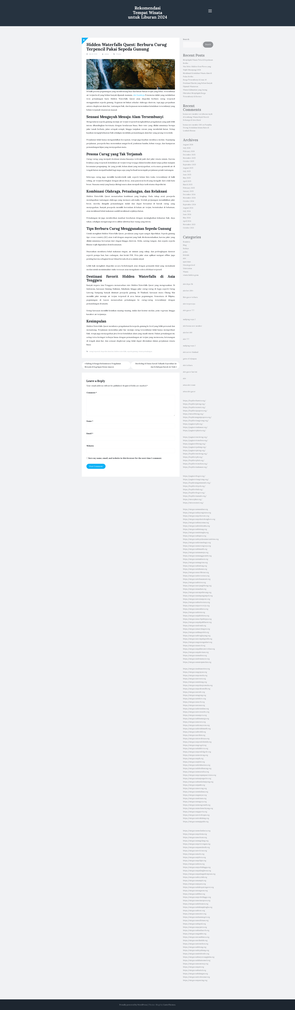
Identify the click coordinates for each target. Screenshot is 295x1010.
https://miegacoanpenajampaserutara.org (199, 775)
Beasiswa (186, 242)
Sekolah (186, 255)
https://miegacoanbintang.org (195, 529)
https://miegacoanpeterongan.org (196, 844)
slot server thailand (190, 352)
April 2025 (187, 181)
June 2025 (187, 175)
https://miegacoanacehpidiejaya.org (197, 619)
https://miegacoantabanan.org (195, 569)
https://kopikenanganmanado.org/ (197, 483)
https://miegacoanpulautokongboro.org (199, 519)
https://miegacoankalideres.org (195, 748)
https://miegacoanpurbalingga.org (197, 867)
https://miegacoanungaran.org (195, 891)
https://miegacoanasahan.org (194, 589)
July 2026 (186, 148)
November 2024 (189, 198)
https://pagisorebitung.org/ (194, 444)
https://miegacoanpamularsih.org (196, 847)
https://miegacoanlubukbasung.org (197, 768)
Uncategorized (189, 265)
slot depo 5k (188, 284)
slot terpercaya (189, 304)
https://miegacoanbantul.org (194, 970)
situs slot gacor (189, 392)
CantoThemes (169, 1005)
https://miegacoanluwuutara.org (196, 576)
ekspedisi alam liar (107, 351)
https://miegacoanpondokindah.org (197, 742)
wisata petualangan (145, 351)
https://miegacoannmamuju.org (195, 552)
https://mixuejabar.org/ (192, 499)
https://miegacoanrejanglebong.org (197, 586)
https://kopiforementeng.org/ (195, 454)
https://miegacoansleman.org (194, 798)
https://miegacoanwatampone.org (196, 599)
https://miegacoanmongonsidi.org (196, 805)
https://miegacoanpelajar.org (194, 861)
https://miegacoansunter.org (194, 914)
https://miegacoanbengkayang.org (196, 636)
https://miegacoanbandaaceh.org (196, 930)
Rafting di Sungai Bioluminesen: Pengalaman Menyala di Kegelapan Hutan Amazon (103, 365)
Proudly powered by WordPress (133, 1005)
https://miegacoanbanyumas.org (196, 523)
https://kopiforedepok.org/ (194, 486)
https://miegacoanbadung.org (195, 566)
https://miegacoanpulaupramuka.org (197, 685)
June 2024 (187, 214)
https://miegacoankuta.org (194, 864)
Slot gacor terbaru (190, 297)
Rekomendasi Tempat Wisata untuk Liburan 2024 (147, 12)
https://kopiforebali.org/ (193, 489)
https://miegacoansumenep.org (195, 964)
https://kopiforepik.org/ (193, 457)
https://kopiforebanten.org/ (194, 401)
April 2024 (187, 221)
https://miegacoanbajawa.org (194, 536)
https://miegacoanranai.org (194, 705)
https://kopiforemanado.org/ (195, 496)
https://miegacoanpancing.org (195, 980)
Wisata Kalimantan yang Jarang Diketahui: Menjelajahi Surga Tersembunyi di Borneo (195, 93)
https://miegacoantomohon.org (195, 944)
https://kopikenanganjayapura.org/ (197, 417)
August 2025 (188, 168)
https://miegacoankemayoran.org (196, 725)
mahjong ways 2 (189, 319)
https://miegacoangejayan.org (195, 672)
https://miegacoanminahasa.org (195, 792)
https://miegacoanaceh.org (194, 702)
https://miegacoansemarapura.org (196, 900)
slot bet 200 (187, 291)
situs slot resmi (189, 385)
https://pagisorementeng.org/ (195, 437)
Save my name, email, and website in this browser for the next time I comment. (125, 458)
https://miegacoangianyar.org (195, 795)
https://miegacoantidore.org (194, 699)
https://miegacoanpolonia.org (195, 834)
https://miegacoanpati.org (193, 967)
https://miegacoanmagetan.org (195, 562)
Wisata (118, 54)
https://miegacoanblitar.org (194, 894)
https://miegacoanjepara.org (194, 884)
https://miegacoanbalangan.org (195, 974)
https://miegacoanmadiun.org (195, 655)
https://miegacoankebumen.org (195, 904)
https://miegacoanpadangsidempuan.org (199, 874)
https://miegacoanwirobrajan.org (196, 815)
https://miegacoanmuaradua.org (196, 772)
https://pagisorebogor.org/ (194, 476)
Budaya (186, 248)
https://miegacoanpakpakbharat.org (197, 622)
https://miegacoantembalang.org (196, 818)
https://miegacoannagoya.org (195, 802)
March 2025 (187, 185)
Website (90, 446)
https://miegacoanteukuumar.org (196, 977)
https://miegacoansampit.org (194, 881)
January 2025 (188, 191)
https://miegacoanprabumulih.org (196, 689)
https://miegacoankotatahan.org (196, 709)
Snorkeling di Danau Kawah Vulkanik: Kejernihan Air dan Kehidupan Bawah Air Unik (156, 365)
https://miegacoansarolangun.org (196, 629)
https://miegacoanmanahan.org (195, 509)
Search (186, 39)
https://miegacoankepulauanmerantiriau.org (201, 539)
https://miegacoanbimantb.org (195, 549)
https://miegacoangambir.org (194, 934)
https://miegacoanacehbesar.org (196, 572)
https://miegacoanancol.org (194, 646)
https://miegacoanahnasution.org (196, 669)
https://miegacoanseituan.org (195, 837)
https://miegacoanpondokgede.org (197, 752)
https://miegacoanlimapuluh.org (196, 632)
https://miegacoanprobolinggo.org (197, 897)
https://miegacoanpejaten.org (195, 927)
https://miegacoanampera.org (195, 715)
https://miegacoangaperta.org (195, 812)
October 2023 (188, 228)
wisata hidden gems (191, 275)
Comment (91, 392)
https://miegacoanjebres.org (194, 857)
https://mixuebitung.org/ (193, 414)
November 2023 (189, 224)
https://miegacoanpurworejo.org (196, 606)
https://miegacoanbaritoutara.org (196, 602)
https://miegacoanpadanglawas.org (197, 871)
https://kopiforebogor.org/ (194, 493)
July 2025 (187, 171)
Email (89, 433)
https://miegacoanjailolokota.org (196, 616)
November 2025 (189, 158)
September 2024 (189, 204)
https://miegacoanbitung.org (194, 947)
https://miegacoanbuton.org (194, 582)
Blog (185, 245)
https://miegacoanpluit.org (194, 762)
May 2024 (186, 218)
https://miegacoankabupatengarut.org (198, 887)
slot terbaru (188, 365)
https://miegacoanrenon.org (194, 679)
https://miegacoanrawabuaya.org (196, 739)
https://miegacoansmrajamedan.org (197, 662)
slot (184, 258)
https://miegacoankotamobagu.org (197, 543)
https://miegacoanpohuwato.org (196, 516)
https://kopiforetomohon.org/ (195, 464)
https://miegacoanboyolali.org (195, 877)
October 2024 (188, 201)
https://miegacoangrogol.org (194, 745)
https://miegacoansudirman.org (195, 920)
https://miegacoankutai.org (194, 612)
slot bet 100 (187, 333)
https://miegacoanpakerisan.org (196, 652)
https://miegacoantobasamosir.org (196, 579)
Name (89, 421)
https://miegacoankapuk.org (194, 924)
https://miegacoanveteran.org (195, 851)
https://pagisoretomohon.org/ (195, 440)
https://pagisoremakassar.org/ (195, 427)
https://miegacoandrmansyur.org (196, 659)
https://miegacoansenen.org (194, 722)
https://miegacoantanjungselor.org (197, 778)
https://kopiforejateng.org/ (194, 404)
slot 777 (186, 339)
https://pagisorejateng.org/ (194, 450)
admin (106, 54)
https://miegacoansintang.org (195, 682)
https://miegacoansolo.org (193, 854)
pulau (185, 252)
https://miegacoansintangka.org (196, 532)
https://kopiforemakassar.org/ (195, 467)
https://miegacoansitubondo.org (196, 954)
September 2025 (189, 165)
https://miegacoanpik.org (193, 758)
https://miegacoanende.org (194, 692)
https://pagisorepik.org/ (193, 424)
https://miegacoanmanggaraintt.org (197, 556)
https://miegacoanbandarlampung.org (198, 782)
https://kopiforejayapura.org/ (195, 411)
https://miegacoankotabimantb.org (197, 729)
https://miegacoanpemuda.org (195, 675)
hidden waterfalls (120, 351)
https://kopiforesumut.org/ (194, 407)
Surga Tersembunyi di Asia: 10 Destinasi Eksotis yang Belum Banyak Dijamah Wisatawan (197, 83)
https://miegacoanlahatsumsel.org (196, 960)
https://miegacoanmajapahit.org (195, 822)
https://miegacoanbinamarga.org (196, 719)
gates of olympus (190, 359)
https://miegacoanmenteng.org (195, 755)
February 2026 (189, 151)
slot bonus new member (192, 326)
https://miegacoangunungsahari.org (197, 642)
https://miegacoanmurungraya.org (197, 546)
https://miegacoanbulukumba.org (196, 526)
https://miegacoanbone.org (194, 911)
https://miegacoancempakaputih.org (197, 639)
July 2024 (186, 211)
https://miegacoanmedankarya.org (196, 831)
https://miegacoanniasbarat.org (195, 559)
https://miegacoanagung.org (194, 695)
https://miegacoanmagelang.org (195, 841)
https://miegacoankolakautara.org (196, 765)
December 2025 (189, 155)
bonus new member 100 (192, 125)
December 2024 (189, 194)
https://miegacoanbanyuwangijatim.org (198, 957)
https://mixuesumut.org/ (193, 503)
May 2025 (187, 178)
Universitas (187, 268)
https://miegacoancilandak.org (195, 940)
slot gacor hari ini (190, 372)
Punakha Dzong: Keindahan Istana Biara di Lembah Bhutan (197, 128)
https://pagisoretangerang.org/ (196, 479)
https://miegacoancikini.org (194, 735)
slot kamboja (139, 95)
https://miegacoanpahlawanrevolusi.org (199, 649)
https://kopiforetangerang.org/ (196, 421)
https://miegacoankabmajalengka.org (197, 907)
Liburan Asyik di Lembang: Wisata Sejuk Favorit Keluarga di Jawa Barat (197, 117)
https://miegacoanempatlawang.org (197, 592)
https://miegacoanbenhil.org (194, 732)
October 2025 (188, 161)
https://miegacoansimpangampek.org (198, 596)
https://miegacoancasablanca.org (196, 937)
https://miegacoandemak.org (194, 626)
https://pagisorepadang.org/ (194, 447)
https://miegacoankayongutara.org (197, 513)
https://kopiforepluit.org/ (193, 460)
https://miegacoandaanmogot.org (196, 917)
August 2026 (188, 145)
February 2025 (189, 188)
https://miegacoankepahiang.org (196, 950)
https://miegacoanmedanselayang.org (198, 808)
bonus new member (191, 114)
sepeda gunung (132, 351)
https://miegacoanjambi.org (194, 785)
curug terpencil (94, 351)
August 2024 (188, 208)
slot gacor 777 (188, 310)
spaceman (187, 262)
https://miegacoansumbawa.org (195, 609)
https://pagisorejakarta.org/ (194, 430)
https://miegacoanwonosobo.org (196, 712)
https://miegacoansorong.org (195, 788)
